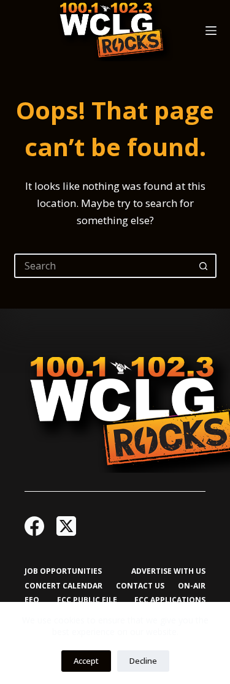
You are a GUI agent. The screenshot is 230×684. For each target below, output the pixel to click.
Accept (86, 660)
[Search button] (204, 266)
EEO (32, 600)
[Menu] (211, 30)
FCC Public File (87, 600)
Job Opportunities (63, 571)
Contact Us (140, 586)
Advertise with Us (168, 571)
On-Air (191, 586)
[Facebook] (34, 526)
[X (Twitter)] (66, 526)
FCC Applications (169, 600)
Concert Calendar (63, 586)
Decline (143, 660)
